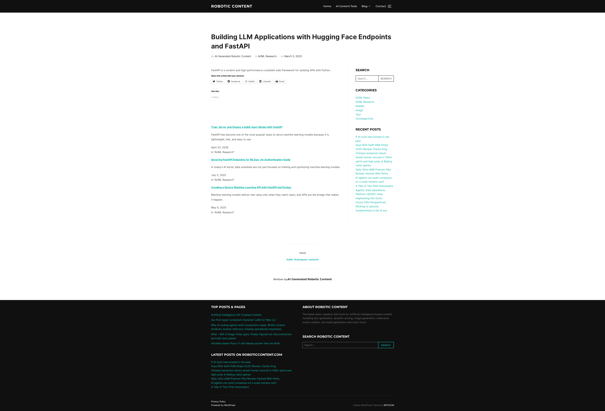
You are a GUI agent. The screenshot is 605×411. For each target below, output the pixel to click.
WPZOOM (389, 405)
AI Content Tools (346, 6)
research (313, 259)
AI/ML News (363, 97)
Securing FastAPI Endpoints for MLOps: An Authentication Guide (251, 159)
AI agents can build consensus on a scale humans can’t (244, 382)
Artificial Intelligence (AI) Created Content (236, 314)
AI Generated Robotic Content (233, 56)
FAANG (360, 106)
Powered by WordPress (223, 405)
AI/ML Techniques (296, 259)
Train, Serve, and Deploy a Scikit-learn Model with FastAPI (246, 127)
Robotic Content (231, 6)
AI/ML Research (267, 56)
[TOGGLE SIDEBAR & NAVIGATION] (391, 6)
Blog (364, 6)
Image (359, 110)
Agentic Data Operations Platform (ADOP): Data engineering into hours (370, 194)
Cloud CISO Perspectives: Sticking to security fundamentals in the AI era (371, 206)
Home (327, 6)
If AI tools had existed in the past (231, 362)
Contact (381, 6)
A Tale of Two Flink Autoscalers (374, 185)
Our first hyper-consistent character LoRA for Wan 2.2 (243, 319)
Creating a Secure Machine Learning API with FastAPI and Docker (251, 187)
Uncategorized (364, 118)
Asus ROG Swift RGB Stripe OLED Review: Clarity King (243, 366)
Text (358, 114)
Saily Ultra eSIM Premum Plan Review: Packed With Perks (245, 378)
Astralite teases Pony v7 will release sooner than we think (245, 343)
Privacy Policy (218, 401)
